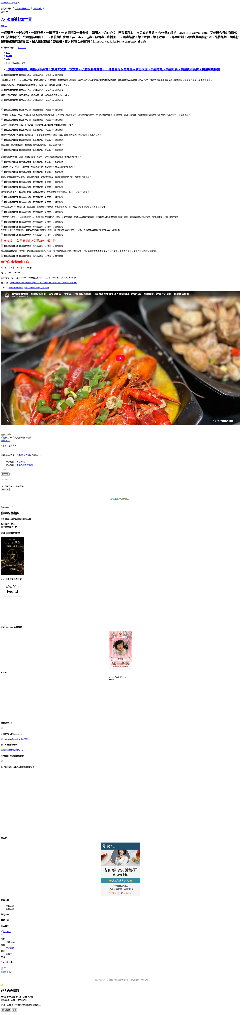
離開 (14, 1010)
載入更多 (5, 474)
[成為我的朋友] (15, 739)
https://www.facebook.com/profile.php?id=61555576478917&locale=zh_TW (43, 283)
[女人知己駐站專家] (12, 750)
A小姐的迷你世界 (16, 19)
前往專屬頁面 (120, 650)
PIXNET (102, 980)
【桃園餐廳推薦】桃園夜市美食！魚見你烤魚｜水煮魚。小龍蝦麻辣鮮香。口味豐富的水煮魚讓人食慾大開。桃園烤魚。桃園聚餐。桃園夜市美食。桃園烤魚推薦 (113, 69)
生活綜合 (22, 48)
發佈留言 (5, 489)
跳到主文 (5, 26)
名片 (8, 59)
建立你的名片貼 (6, 972)
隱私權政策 (135, 980)
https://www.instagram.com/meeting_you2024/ (29, 288)
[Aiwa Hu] (2, 969)
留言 (25, 455)
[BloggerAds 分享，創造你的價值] (120, 639)
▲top (3, 469)
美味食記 (21, 462)
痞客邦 (20, 455)
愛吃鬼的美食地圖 (25, 465)
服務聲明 (144, 980)
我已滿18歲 (6, 1010)
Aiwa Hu (3, 967)
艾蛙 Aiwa (5, 441)
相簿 (8, 53)
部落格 (9, 56)
